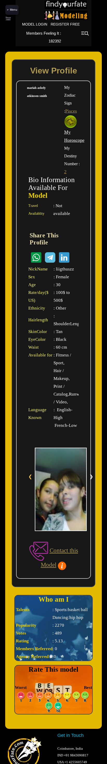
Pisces (71, 111)
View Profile (53, 70)
